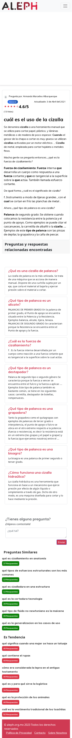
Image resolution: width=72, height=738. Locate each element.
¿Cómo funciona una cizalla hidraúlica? (30, 474)
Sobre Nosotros (57, 732)
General (12, 102)
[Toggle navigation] (65, 6)
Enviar (61, 542)
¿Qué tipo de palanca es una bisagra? (30, 451)
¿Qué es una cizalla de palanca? (33, 271)
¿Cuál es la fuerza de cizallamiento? (24, 343)
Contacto (40, 732)
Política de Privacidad (19, 732)
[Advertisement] (36, 49)
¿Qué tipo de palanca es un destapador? (29, 370)
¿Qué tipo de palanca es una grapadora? (30, 410)
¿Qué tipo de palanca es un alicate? (29, 302)
